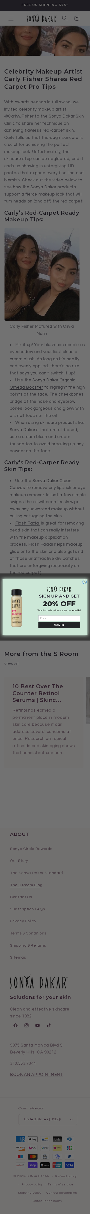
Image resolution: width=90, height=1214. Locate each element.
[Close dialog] (85, 582)
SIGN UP (59, 625)
